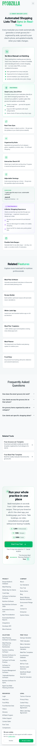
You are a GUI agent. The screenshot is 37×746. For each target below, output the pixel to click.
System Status (24, 615)
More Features (6, 629)
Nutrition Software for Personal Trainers (9, 656)
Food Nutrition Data (8, 706)
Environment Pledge (26, 603)
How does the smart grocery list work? (16, 394)
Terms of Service (25, 696)
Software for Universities (6, 666)
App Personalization (8, 615)
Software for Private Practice (8, 661)
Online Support (7, 718)
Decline (11, 741)
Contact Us (23, 609)
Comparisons (6, 728)
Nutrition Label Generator (24, 668)
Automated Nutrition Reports (8, 619)
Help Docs (5, 700)
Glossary (5, 712)
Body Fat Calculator (26, 677)
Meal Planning (6, 587)
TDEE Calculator (25, 641)
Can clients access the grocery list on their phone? (15, 401)
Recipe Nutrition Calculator (25, 648)
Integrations (6, 623)
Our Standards (24, 585)
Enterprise (23, 612)
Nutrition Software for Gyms (9, 682)
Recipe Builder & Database (7, 583)
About (22, 582)
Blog (21, 594)
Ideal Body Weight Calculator (25, 673)
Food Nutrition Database (24, 657)
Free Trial (23, 588)
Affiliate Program (7, 715)
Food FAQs (23, 661)
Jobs (21, 606)
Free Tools (5, 725)
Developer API (6, 626)
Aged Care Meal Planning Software (8, 687)
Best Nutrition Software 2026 (9, 606)
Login (4, 696)
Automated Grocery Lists (8, 611)
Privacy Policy (24, 700)
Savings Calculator (25, 638)
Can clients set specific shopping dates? (16, 415)
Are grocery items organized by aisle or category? (16, 408)
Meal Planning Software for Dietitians (9, 639)
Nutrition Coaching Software (8, 651)
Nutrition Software (8, 601)
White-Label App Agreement (25, 712)
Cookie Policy (24, 703)
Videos (4, 709)
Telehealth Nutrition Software (8, 677)
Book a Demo (24, 591)
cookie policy (11, 736)
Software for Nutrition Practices (9, 597)
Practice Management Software (9, 671)
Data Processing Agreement (25, 707)
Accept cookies (26, 741)
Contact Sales (6, 722)
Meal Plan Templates (26, 652)
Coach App (5, 593)
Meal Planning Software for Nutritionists (6, 645)
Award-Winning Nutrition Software (25, 598)
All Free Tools (24, 664)
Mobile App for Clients (9, 590)
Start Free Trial (16, 544)
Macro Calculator (25, 644)
